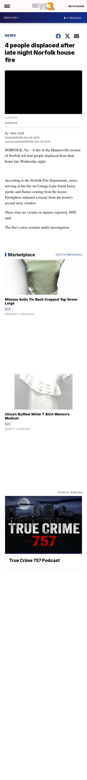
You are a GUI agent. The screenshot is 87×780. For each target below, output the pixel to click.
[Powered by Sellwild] (76, 492)
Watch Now (75, 6)
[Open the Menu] (7, 6)
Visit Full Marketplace (69, 254)
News (10, 35)
